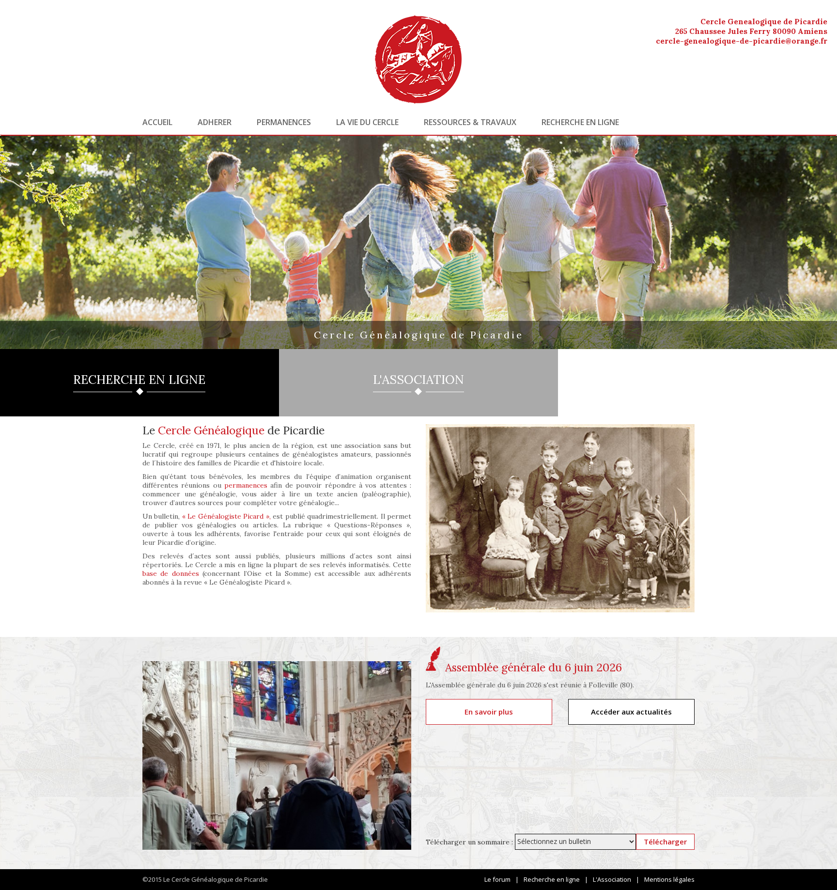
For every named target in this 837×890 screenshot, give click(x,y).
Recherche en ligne (580, 122)
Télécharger (665, 841)
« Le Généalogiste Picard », (226, 516)
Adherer (215, 122)
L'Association (612, 879)
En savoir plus (489, 711)
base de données (170, 573)
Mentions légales (669, 879)
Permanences (284, 122)
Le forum (497, 879)
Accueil (157, 122)
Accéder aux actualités (631, 711)
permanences (245, 485)
